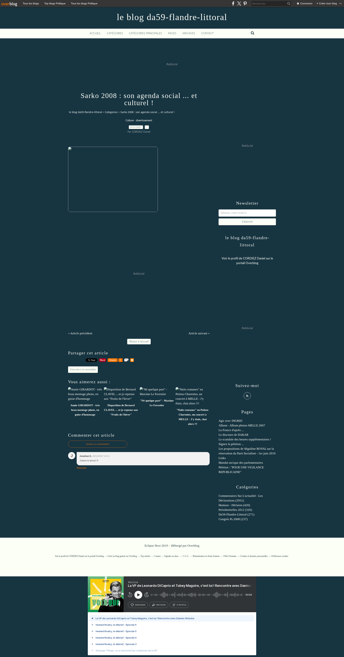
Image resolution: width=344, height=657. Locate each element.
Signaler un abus (171, 556)
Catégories (115, 33)
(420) (234, 505)
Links (222, 458)
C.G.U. (186, 556)
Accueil (95, 33)
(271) (236, 514)
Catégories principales (145, 33)
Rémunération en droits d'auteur (206, 556)
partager (161, 605)
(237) (233, 519)
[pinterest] (245, 3)
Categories (111, 112)
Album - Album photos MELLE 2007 (242, 425)
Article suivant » (199, 333)
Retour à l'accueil (139, 341)
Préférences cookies (279, 556)
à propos (181, 605)
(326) (235, 510)
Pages (172, 33)
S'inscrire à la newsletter (83, 369)
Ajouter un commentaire (97, 444)
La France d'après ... (231, 430)
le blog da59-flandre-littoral (172, 17)
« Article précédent (80, 333)
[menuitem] (95, 33)
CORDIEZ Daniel (254, 258)
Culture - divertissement (139, 120)
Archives (188, 33)
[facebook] (233, 3)
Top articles (145, 556)
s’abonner (140, 605)
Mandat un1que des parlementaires (241, 462)
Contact (207, 33)
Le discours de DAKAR (233, 434)
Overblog (193, 545)
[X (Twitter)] (239, 3)
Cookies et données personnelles (254, 556)
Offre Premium (229, 556)
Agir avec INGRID (230, 420)
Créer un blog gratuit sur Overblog (122, 556)
